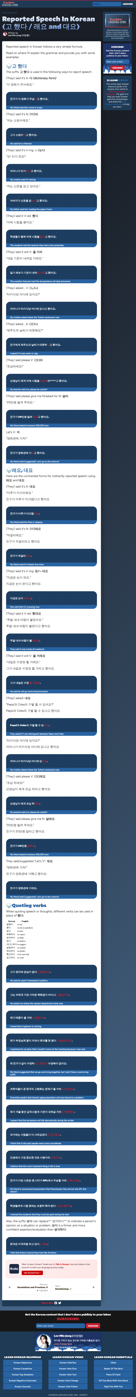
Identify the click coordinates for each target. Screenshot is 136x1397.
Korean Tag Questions (22, 1374)
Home (4, 13)
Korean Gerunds (23, 1386)
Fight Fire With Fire (113, 1386)
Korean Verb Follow (68, 1386)
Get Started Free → (32, 1273)
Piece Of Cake (113, 1374)
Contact (84, 1395)
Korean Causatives (23, 1368)
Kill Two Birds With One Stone (113, 1380)
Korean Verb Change (68, 1380)
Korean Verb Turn (67, 1374)
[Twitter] (59, 1303)
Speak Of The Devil (113, 1368)
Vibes (113, 1362)
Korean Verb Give (68, 1368)
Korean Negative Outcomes (22, 1380)
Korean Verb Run (68, 1362)
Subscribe (117, 68)
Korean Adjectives (23, 1362)
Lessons (128, 4)
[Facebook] (55, 1303)
